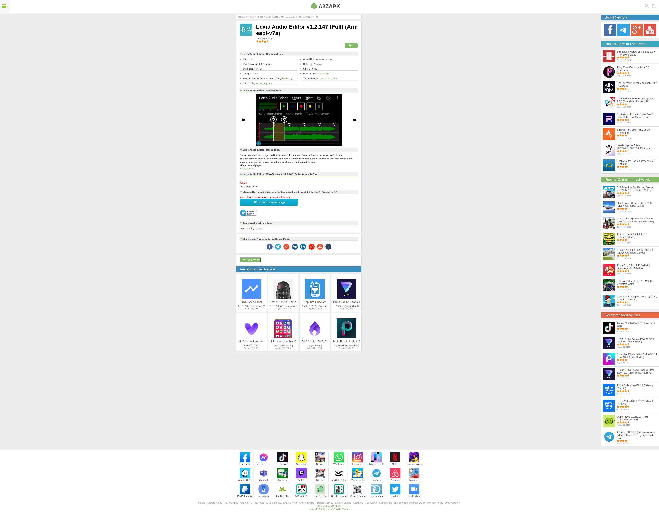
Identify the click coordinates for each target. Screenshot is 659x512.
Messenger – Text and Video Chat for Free (264, 467)
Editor (258, 228)
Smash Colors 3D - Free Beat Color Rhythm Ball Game (414, 469)
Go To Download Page (271, 202)
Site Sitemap (401, 502)
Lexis (243, 228)
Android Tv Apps (249, 502)
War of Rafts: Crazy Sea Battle (358, 483)
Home (201, 502)
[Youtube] (650, 29)
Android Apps (306, 502)
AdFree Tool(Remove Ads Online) (279, 502)
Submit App (385, 502)
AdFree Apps (231, 502)
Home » (242, 16)
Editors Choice (343, 502)
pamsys (258, 69)
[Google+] (637, 29)
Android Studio (417, 502)
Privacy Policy (435, 502)
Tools (256, 73)
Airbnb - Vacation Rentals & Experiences (395, 485)
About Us (358, 502)
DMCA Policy (452, 502)
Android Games (324, 502)
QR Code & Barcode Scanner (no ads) (301, 501)
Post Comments (250, 260)
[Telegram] (623, 29)
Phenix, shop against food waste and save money (376, 501)
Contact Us (371, 502)
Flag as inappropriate (261, 83)
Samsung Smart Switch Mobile (264, 499)
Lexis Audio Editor (328, 78)
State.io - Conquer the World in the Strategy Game (414, 485)
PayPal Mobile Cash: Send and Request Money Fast (245, 501)
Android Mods (214, 502)
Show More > (246, 168)
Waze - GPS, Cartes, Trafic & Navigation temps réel (245, 485)
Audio (250, 228)
